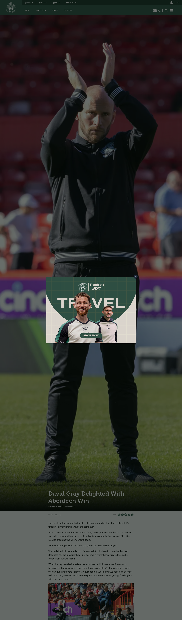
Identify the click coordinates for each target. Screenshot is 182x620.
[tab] (136, 277)
